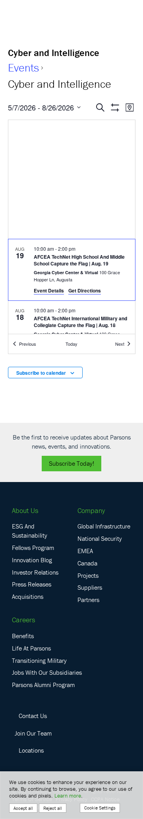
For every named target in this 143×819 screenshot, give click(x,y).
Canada (87, 563)
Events (23, 67)
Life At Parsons (31, 648)
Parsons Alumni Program (43, 685)
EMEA (85, 551)
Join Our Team (33, 733)
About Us (25, 510)
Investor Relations (35, 572)
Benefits (23, 636)
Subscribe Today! (71, 463)
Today (71, 344)
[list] (71, 287)
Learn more (67, 795)
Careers (23, 619)
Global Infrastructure (103, 526)
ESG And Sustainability (29, 530)
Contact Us (33, 716)
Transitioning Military (39, 660)
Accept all (23, 808)
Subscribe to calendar (41, 372)
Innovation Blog (32, 560)
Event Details (49, 290)
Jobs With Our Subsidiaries (47, 672)
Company (91, 510)
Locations (31, 750)
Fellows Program (33, 548)
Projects (88, 575)
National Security (99, 538)
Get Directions (84, 290)
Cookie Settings (100, 808)
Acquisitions (27, 596)
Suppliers (89, 587)
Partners (88, 600)
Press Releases (31, 584)
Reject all (52, 808)
